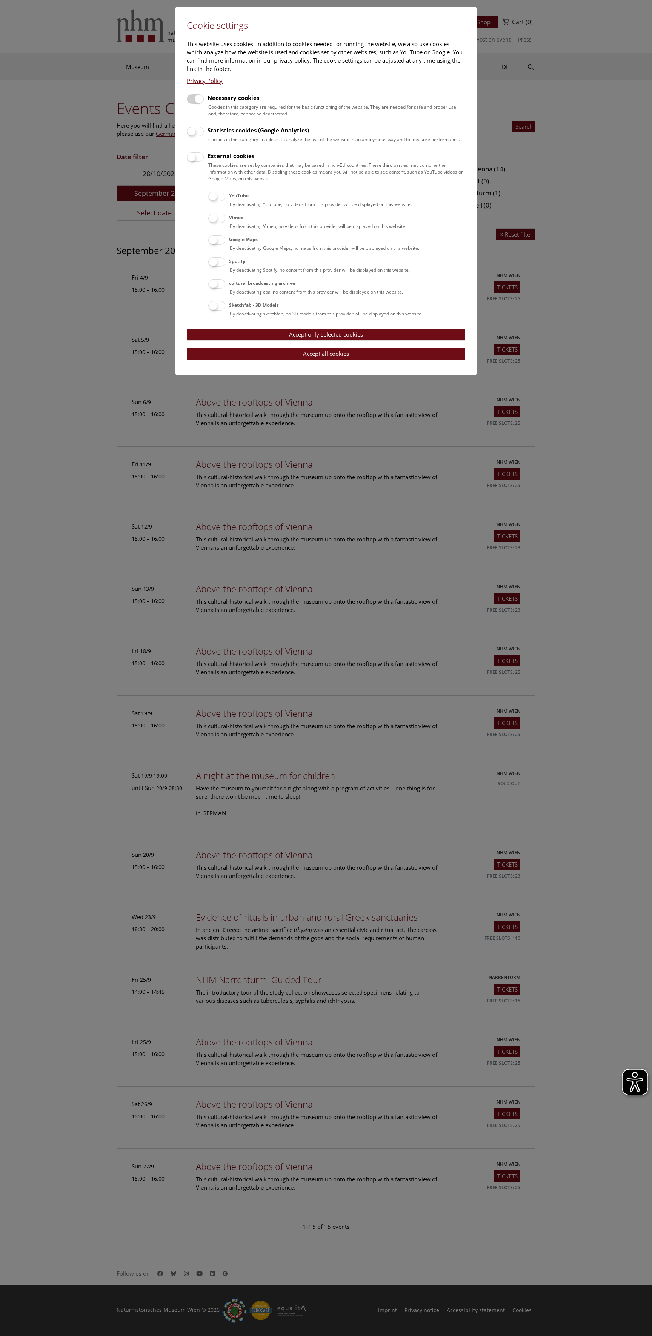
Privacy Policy (205, 81)
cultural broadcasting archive (262, 283)
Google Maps (243, 239)
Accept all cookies (326, 353)
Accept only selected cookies (326, 334)
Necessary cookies (233, 97)
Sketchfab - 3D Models (254, 305)
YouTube (239, 195)
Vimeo (236, 217)
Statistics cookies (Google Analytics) (258, 130)
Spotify (237, 261)
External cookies (231, 156)
